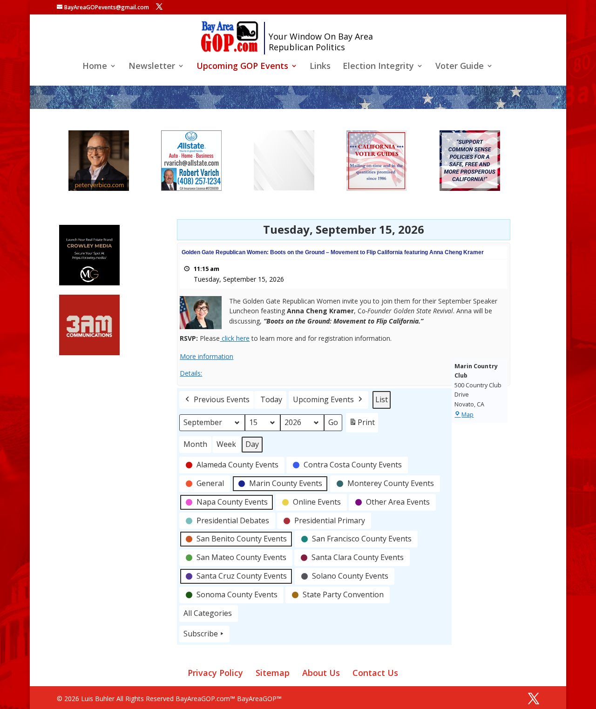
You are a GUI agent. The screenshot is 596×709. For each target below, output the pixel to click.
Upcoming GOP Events (242, 66)
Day (252, 444)
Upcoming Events (323, 399)
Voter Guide (459, 66)
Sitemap (273, 672)
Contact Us (375, 672)
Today (271, 399)
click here (235, 338)
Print (362, 424)
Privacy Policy (215, 672)
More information (206, 356)
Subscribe (200, 633)
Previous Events (222, 399)
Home (94, 66)
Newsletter (152, 66)
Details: (191, 373)
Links (320, 66)
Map (467, 415)
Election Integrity (378, 66)
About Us (321, 672)
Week (226, 444)
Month (195, 444)
